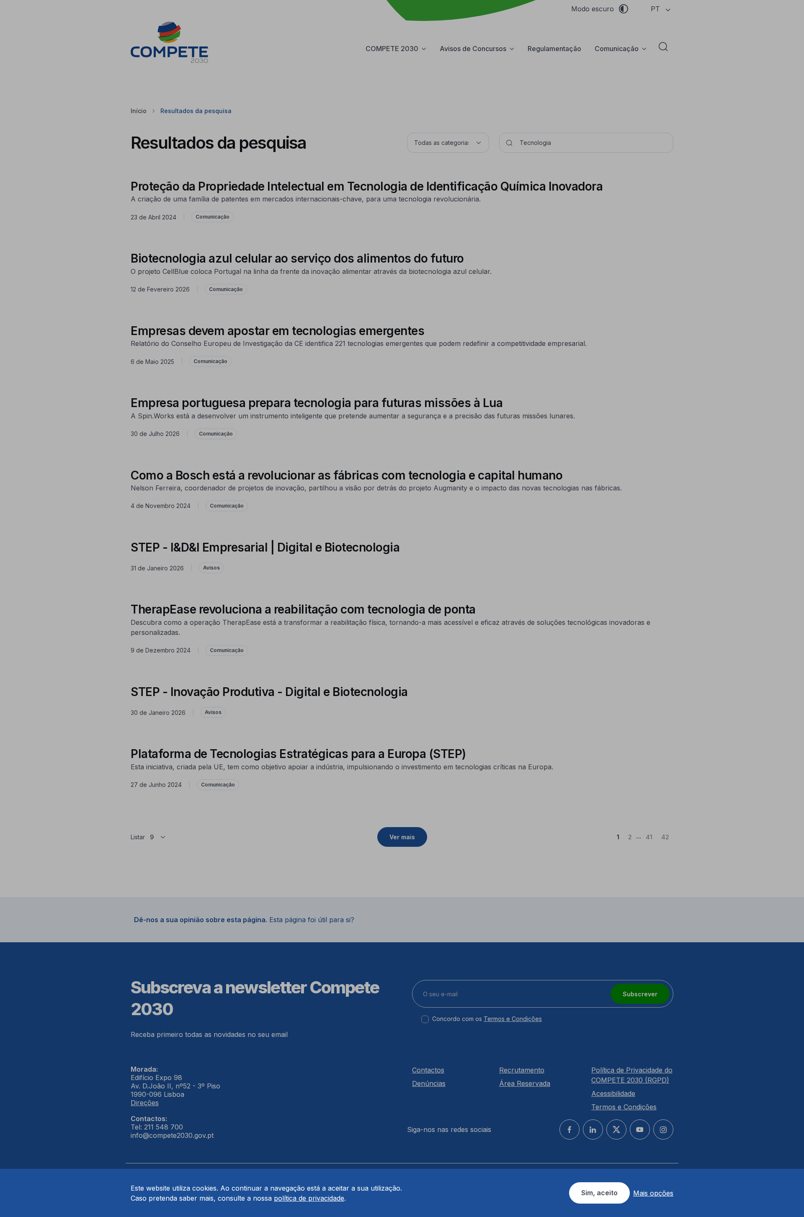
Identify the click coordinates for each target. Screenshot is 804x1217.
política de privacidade (309, 1198)
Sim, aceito (599, 1193)
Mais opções (653, 1193)
